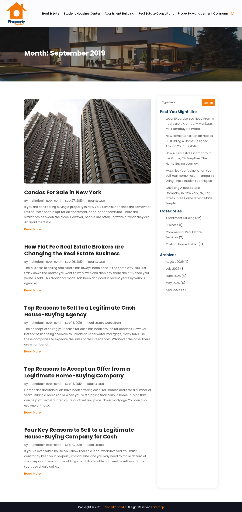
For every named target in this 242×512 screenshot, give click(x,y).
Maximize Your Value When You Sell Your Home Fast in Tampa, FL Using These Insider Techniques (190, 175)
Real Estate (50, 13)
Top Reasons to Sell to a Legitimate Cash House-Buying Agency (80, 311)
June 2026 (173, 276)
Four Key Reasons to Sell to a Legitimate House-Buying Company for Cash (79, 433)
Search (208, 103)
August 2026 (175, 261)
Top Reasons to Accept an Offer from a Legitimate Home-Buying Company (77, 372)
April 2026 (173, 290)
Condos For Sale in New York (63, 192)
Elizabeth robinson (46, 200)
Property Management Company (203, 13)
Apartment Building (119, 13)
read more (32, 229)
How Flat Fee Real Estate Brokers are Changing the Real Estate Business (74, 250)
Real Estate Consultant (156, 13)
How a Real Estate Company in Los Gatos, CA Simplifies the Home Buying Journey (188, 158)
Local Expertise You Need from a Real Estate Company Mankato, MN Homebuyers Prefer (190, 123)
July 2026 (172, 268)
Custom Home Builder (182, 244)
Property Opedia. (116, 507)
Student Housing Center (82, 13)
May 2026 (173, 283)
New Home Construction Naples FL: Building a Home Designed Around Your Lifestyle (189, 141)
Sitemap (158, 507)
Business (172, 225)
